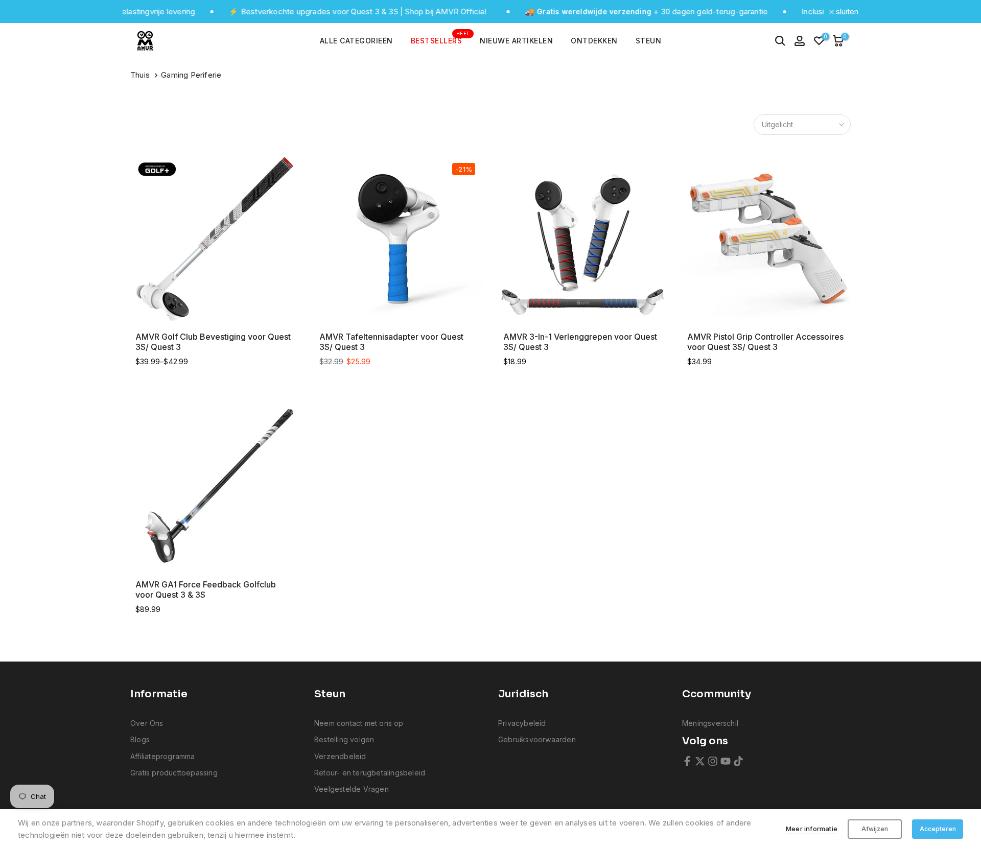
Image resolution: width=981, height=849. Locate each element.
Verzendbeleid (340, 756)
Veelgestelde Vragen (351, 789)
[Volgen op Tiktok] (738, 761)
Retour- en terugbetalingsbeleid (369, 772)
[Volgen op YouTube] (725, 761)
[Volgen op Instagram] (713, 761)
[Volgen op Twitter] (700, 761)
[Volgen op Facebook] (687, 761)
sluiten (846, 11)
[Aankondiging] (330, 12)
